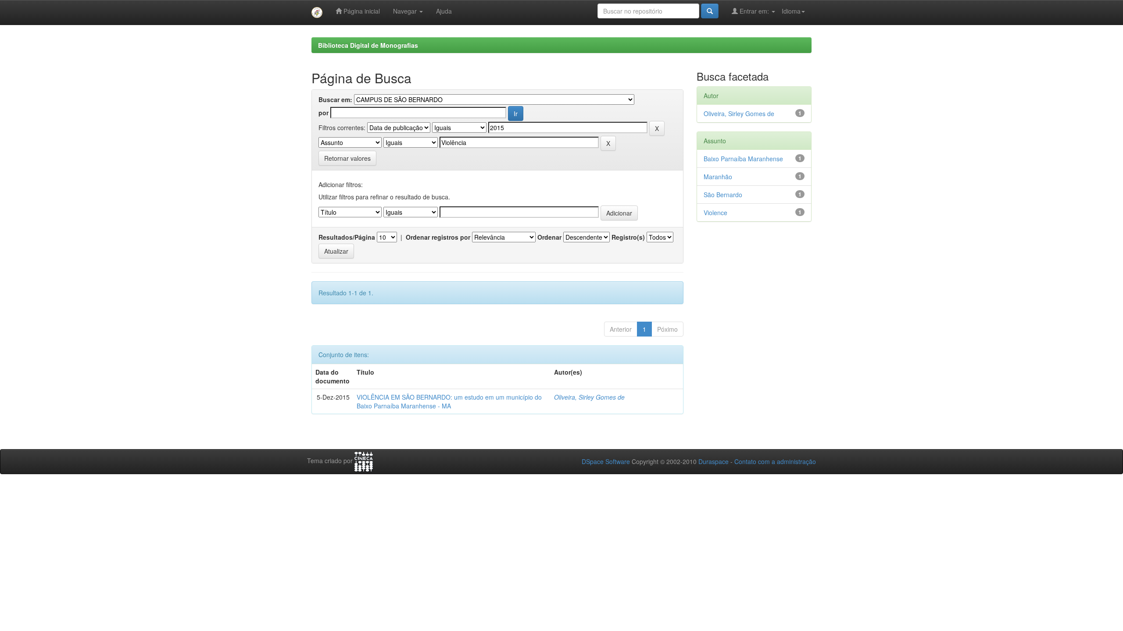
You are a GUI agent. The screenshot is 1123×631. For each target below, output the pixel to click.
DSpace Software (606, 461)
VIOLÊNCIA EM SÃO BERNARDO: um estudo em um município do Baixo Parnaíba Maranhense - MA (449, 401)
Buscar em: (335, 99)
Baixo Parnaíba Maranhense (743, 158)
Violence (715, 212)
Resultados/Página (346, 237)
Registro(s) (628, 237)
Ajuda (444, 11)
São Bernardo (723, 194)
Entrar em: (754, 11)
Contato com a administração (775, 461)
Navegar (405, 11)
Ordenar (549, 237)
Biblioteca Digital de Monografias (368, 45)
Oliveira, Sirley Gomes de (589, 397)
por (323, 112)
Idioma (791, 11)
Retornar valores (347, 158)
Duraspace (713, 461)
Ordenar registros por (438, 237)
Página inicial (361, 11)
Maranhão (718, 176)
